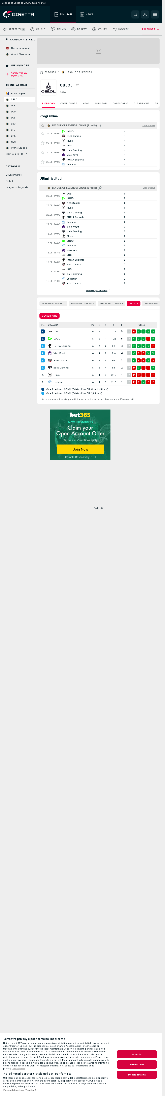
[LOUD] (50, 339)
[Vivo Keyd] (50, 353)
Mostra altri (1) (14, 153)
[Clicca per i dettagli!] (98, 133)
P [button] (105, 325)
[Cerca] (135, 14)
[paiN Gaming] (50, 368)
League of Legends (79, 72)
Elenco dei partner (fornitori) (19, 1090)
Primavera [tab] (151, 303)
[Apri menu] (155, 14)
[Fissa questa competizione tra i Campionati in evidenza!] (77, 85)
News (86, 103)
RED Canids (61, 360)
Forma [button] (141, 325)
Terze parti (18, 1068)
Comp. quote (68, 103)
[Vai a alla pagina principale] (25, 14)
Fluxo (57, 375)
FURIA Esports (62, 346)
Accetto (137, 1054)
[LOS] (50, 331)
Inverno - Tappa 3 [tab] (111, 303)
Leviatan (58, 382)
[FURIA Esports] (50, 346)
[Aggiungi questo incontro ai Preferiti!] (42, 133)
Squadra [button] (53, 325)
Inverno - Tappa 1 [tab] (53, 303)
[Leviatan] (50, 382)
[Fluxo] (50, 375)
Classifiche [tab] (49, 315)
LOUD (57, 338)
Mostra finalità (137, 1074)
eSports (50, 72)
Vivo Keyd (59, 353)
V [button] (99, 325)
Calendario (120, 103)
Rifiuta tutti (137, 1064)
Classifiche (141, 103)
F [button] (113, 325)
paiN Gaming (61, 367)
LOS (56, 331)
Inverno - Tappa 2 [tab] (82, 303)
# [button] (42, 325)
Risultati (101, 103)
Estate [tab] (133, 303)
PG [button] (92, 325)
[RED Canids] (50, 360)
